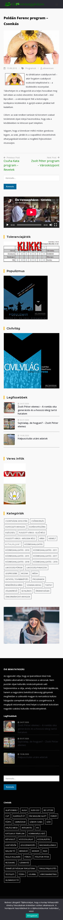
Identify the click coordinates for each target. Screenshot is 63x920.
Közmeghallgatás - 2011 (45, 550)
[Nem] (59, 909)
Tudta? (48, 585)
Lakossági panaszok (37, 567)
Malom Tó (10, 851)
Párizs (28, 856)
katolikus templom (14, 833)
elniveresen (48, 68)
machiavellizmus (47, 845)
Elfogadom (32, 915)
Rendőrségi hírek (14, 585)
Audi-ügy (35, 810)
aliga (24, 810)
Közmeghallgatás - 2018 (17, 561)
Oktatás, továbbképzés (16, 579)
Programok (30, 68)
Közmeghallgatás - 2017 (45, 556)
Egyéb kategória (37, 526)
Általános (26, 591)
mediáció (23, 851)
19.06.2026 (24, 435)
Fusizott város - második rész (20, 538)
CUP (7, 816)
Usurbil (32, 874)
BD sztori (48, 810)
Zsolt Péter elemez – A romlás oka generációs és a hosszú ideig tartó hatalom (37, 410)
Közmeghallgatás (33, 544)
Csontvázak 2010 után (16, 521)
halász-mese (11, 827)
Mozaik (24, 573)
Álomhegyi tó (12, 880)
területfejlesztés (47, 868)
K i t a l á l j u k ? (12, 544)
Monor (35, 851)
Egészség (10, 532)
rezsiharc (10, 862)
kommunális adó (37, 833)
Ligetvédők (10, 845)
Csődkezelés (37, 521)
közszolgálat (26, 839)
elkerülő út (19, 816)
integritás (27, 827)
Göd (48, 822)
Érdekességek (43, 591)
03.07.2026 (24, 420)
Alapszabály (11, 810)
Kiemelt (52, 538)
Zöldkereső (11, 591)
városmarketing (48, 874)
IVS (37, 827)
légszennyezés (28, 845)
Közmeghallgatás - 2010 (17, 550)
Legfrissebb (11, 573)
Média (35, 573)
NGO (45, 851)
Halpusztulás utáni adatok (33, 438)
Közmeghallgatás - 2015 (17, 556)
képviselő (10, 839)
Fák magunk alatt (37, 816)
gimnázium (20, 822)
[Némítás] (50, 224)
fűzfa (8, 822)
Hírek (42, 538)
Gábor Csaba (36, 822)
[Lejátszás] (7, 224)
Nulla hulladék (13, 856)
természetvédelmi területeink (20, 868)
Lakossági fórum (13, 567)
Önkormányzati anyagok (17, 596)
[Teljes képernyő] (55, 224)
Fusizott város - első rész (32, 532)
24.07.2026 (24, 403)
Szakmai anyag (34, 585)
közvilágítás (43, 839)
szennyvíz (24, 862)
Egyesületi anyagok (15, 526)
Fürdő (54, 816)
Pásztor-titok (42, 856)
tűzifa (21, 874)
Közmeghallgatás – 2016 (45, 561)
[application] (31, 212)
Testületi (9, 874)
